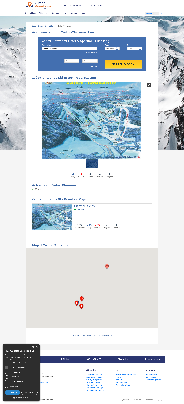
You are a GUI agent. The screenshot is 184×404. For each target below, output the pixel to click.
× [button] (37, 347)
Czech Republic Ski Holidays (43, 26)
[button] (81, 299)
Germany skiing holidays (94, 380)
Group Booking (151, 374)
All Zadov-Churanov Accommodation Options (92, 335)
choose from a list (91, 52)
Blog (83, 13)
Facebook (137, 13)
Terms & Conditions (123, 385)
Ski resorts (43, 13)
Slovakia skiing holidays (94, 388)
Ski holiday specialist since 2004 (36, 9)
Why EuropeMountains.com (126, 374)
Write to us (96, 5)
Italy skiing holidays (93, 382)
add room (93, 67)
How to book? (121, 377)
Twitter (140, 13)
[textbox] (69, 48)
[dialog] (21, 372)
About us (74, 13)
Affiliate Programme (153, 380)
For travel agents (152, 377)
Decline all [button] (29, 392)
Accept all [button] (12, 392)
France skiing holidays (94, 377)
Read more (22, 362)
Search (21, 13)
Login (162, 13)
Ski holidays (30, 13)
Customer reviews (59, 13)
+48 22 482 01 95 (72, 5)
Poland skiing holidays (94, 385)
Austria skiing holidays (94, 374)
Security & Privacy (122, 382)
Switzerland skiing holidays (95, 390)
